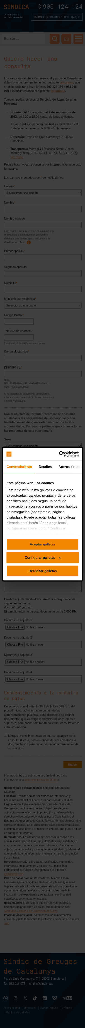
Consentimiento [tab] (19, 467)
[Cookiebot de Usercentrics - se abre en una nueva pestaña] (60, 454)
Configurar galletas (40, 557)
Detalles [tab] (45, 467)
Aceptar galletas (42, 544)
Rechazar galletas (43, 571)
